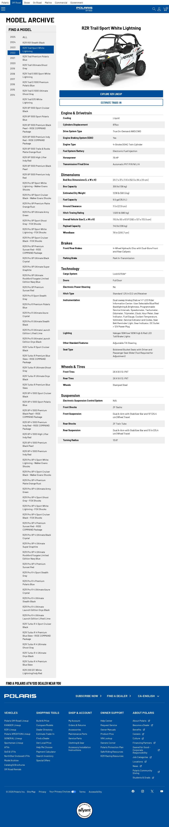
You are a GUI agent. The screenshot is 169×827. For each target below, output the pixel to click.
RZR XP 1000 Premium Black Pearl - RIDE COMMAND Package (37, 128)
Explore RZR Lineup (111, 94)
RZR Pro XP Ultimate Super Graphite (36, 268)
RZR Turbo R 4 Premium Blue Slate (35, 663)
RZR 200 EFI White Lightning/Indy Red (32, 672)
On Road (37, 2)
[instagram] (142, 791)
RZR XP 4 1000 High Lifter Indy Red (35, 436)
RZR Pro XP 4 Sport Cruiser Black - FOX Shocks (36, 516)
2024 (13, 42)
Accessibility (95, 791)
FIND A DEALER (117, 696)
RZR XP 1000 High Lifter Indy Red (35, 159)
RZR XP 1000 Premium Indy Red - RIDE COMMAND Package (36, 140)
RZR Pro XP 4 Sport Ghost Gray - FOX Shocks (36, 499)
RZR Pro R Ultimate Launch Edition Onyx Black (36, 340)
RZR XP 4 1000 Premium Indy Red (35, 453)
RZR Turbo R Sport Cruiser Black (36, 349)
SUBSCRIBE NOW (87, 696)
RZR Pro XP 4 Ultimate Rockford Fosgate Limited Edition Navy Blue (36, 555)
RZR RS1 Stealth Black (34, 42)
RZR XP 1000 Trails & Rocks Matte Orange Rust (36, 150)
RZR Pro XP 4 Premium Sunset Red (34, 565)
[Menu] (3, 9)
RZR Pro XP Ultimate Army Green (36, 214)
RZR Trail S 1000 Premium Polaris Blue (36, 84)
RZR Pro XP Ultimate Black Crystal (36, 260)
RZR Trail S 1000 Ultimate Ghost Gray (35, 92)
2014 (12, 94)
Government (76, 2)
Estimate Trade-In (111, 102)
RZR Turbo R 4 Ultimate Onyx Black (34, 654)
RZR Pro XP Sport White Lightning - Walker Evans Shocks (35, 186)
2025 (12, 36)
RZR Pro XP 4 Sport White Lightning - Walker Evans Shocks (35, 463)
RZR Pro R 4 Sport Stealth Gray (35, 574)
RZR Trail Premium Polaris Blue (36, 58)
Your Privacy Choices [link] (59, 791)
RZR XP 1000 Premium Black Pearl (37, 167)
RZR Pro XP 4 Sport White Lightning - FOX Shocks (35, 507)
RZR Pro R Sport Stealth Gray (35, 297)
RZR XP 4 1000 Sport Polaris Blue (37, 403)
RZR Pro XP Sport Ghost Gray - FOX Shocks (35, 222)
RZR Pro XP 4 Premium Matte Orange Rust (34, 482)
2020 (13, 63)
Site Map (31, 791)
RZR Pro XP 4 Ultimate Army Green (37, 490)
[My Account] (159, 9)
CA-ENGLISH (146, 696)
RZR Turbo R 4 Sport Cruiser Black (37, 625)
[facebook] (133, 791)
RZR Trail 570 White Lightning (32, 101)
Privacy (42, 791)
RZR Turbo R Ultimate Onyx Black (36, 378)
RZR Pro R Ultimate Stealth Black (36, 323)
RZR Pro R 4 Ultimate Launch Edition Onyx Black (36, 608)
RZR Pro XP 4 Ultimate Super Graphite (34, 545)
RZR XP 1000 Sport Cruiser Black (36, 109)
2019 (12, 68)
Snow (27, 2)
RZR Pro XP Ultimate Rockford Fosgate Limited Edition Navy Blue (36, 278)
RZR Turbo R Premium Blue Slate (36, 386)
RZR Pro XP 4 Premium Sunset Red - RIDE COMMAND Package (34, 526)
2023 (12, 47)
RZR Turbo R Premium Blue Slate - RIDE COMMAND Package (36, 359)
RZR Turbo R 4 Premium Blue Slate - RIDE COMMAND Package (37, 635)
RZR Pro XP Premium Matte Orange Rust (36, 205)
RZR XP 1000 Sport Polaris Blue (36, 118)
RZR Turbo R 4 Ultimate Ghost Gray (34, 646)
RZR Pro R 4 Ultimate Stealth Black (33, 600)
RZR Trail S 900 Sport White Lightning (36, 75)
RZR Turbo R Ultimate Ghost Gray (37, 369)
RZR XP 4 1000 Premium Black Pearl (35, 444)
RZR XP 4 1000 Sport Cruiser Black (37, 395)
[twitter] (152, 791)
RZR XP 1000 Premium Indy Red (36, 176)
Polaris (5, 2)
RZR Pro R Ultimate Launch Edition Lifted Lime (36, 331)
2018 (12, 73)
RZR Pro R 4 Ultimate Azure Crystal (36, 591)
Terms (82, 791)
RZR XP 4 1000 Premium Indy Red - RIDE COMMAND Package (36, 425)
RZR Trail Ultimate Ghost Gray (35, 67)
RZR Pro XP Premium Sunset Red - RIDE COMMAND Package (33, 249)
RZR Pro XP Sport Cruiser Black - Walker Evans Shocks (37, 196)
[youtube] (161, 791)
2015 (12, 89)
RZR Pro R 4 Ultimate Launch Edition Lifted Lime (36, 617)
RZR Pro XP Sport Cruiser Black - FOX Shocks (35, 239)
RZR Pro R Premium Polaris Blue (36, 306)
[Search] (154, 9)
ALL (25, 37)
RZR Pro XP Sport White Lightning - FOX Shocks (35, 231)
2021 (12, 58)
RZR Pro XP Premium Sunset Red (33, 289)
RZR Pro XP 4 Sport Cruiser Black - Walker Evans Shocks (37, 473)
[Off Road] (84, 9)
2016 (12, 84)
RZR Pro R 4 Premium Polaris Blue (33, 583)
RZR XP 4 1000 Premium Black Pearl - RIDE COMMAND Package (35, 413)
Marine (48, 2)
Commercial (61, 2)
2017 (12, 79)
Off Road (16, 2)
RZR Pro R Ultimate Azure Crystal (35, 314)
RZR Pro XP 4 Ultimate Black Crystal (37, 536)
